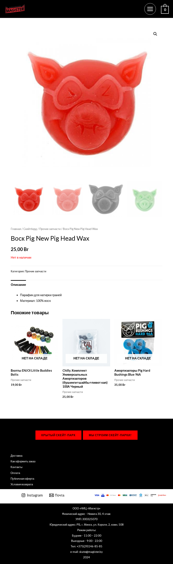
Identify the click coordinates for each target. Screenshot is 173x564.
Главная (16, 229)
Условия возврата (22, 484)
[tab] (18, 284)
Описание (18, 284)
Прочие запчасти (50, 229)
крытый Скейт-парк (58, 435)
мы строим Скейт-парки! (110, 435)
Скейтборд (30, 229)
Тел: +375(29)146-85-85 (86, 546)
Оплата (15, 473)
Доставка (16, 455)
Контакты (16, 467)
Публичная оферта (22, 478)
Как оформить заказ (23, 461)
